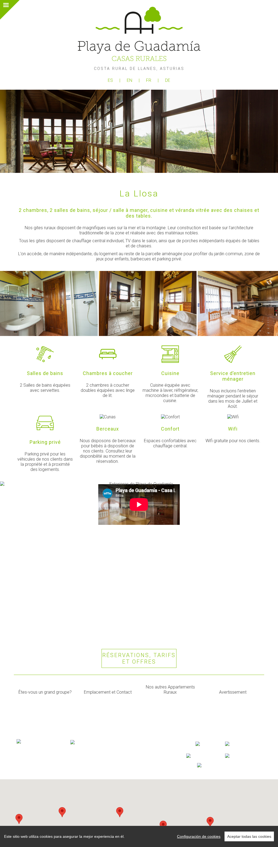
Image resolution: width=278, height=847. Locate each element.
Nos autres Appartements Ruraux (170, 689)
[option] (49, 303)
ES (111, 80)
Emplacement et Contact (108, 692)
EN (130, 80)
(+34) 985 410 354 (34, 768)
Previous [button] (11, 303)
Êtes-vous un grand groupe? (45, 692)
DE (167, 80)
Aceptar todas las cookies (249, 836)
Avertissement (233, 692)
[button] (62, 812)
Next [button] (266, 303)
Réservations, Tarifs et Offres (139, 658)
